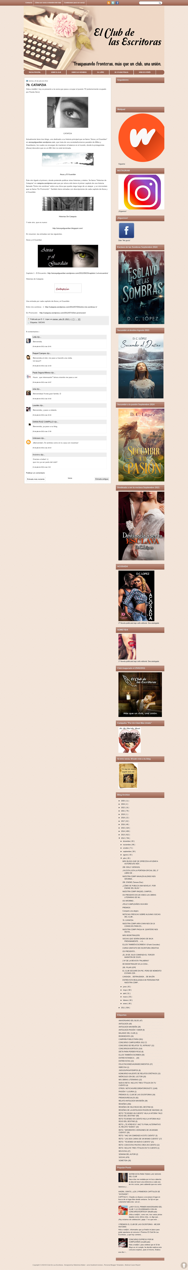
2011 (123, 1008)
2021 (123, 811)
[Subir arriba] (184, 1265)
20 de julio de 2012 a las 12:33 (42, 366)
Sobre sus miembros (79, 72)
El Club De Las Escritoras (54, 1265)
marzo (125, 997)
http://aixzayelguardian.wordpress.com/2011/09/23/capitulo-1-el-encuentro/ (77, 273)
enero (125, 1004)
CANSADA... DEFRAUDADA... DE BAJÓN (138, 977)
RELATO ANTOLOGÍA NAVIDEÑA (131, 1101)
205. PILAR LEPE (129, 967)
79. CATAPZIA (128, 920)
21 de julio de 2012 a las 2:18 (42, 467)
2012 (123, 838)
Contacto (28, 3)
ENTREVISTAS (124, 1061)
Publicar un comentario (35, 473)
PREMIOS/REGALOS (127, 1098)
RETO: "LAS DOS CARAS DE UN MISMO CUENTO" (138, 1139)
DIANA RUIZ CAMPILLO (43, 422)
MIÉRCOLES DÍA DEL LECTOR (131, 1077)
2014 (123, 831)
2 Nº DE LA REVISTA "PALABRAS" (136, 961)
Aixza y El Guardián (68, 174)
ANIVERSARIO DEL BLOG (129, 1021)
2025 (123, 801)
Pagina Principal (35, 72)
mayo (125, 990)
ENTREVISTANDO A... (127, 1058)
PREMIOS (126, 908)
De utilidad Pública (121, 72)
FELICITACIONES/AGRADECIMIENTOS (134, 1064)
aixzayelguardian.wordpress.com (42, 142)
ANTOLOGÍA (123, 1024)
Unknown (37, 438)
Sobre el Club (56, 72)
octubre (126, 848)
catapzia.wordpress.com (47, 183)
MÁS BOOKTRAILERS (131, 935)
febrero (126, 1000)
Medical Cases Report (132, 1265)
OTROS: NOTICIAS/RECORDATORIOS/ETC (135, 1088)
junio (125, 987)
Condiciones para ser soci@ (74, 3)
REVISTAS (123, 1151)
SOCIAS (41, 322)
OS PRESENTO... (129, 951)
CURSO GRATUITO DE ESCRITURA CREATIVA (141, 948)
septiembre (127, 851)
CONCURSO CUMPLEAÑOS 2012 (131, 1042)
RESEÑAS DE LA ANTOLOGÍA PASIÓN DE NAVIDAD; (139, 1110)
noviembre (127, 845)
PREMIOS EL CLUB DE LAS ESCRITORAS (135, 1095)
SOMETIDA (123, 1161)
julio (124, 858)
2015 (123, 828)
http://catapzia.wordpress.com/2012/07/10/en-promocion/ (63, 313)
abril (125, 993)
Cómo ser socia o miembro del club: (48, 3)
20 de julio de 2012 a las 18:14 (42, 448)
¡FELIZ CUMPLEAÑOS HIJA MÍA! (135, 904)
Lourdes (36, 405)
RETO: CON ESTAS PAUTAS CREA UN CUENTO (137, 1145)
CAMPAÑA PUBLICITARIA (129, 1039)
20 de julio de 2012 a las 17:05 (42, 431)
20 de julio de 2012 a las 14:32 (42, 398)
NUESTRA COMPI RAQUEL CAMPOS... (138, 891)
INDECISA (123, 1067)
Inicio (70, 478)
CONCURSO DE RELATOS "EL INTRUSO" (135, 1045)
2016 (123, 824)
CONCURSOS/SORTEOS (128, 1049)
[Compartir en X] (76, 319)
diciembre (127, 841)
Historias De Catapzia (67, 216)
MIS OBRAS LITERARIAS (129, 1080)
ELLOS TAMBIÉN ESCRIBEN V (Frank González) (141, 945)
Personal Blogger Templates (114, 1265)
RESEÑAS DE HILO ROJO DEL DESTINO (135, 1107)
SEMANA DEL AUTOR (127, 1154)
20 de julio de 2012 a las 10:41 (42, 346)
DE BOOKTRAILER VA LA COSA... (136, 964)
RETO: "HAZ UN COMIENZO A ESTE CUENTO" (137, 1136)
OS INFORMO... (129, 901)
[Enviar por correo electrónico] (70, 319)
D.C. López (100, 72)
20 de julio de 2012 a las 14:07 (42, 382)
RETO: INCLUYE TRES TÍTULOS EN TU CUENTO (138, 1148)
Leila (35, 337)
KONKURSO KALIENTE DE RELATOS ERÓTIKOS (138, 1074)
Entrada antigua (101, 479)
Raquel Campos (40, 353)
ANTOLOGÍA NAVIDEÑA (128, 1027)
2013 (123, 835)
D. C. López (45, 319)
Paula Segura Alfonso (42, 373)
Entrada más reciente (36, 479)
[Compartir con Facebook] (79, 319)
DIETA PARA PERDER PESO (130, 1052)
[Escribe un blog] (73, 319)
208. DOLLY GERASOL (131, 867)
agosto (126, 855)
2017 (123, 821)
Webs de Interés (145, 72)
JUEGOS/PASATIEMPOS (128, 1070)
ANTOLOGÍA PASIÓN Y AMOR (130, 1030)
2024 (123, 804)
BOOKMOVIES (124, 1036)
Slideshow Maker (79, 1265)
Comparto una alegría (130, 911)
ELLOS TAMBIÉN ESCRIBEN (130, 1055)
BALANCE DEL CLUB (127, 1033)
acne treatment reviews (95, 1265)
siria (35, 389)
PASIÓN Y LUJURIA (126, 1092)
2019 (123, 814)
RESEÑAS (123, 1104)
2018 (123, 818)
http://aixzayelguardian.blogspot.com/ (68, 228)
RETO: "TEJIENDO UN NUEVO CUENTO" (135, 1142)
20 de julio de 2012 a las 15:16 (42, 415)
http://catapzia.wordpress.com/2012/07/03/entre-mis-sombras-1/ (71, 307)
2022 (123, 808)
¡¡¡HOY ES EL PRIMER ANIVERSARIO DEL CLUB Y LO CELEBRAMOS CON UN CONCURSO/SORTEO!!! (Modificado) (145, 1209)
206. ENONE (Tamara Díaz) (133, 882)
